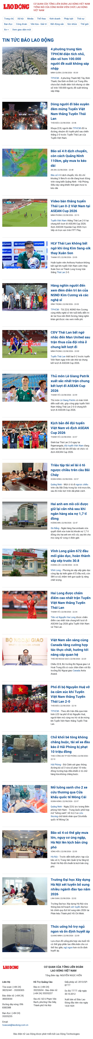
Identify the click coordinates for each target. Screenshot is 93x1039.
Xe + (6, 29)
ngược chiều (82, 484)
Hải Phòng (56, 764)
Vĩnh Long (56, 570)
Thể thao (41, 18)
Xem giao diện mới (21, 29)
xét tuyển (75, 907)
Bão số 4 (55, 175)
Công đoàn (21, 24)
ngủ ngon (68, 947)
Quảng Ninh (56, 484)
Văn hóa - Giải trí (39, 24)
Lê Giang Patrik (67, 400)
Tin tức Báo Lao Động (28, 40)
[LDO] (24, 61)
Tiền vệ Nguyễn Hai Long (63, 617)
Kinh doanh (55, 18)
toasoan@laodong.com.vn (15, 1025)
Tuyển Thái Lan (58, 356)
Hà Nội (54, 856)
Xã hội (20, 18)
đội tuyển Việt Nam (74, 445)
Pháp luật (68, 18)
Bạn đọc (8, 24)
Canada (76, 670)
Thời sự (80, 18)
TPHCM (55, 78)
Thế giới (84, 24)
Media (30, 18)
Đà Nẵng (55, 528)
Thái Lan (61, 272)
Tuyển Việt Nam (59, 220)
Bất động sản (57, 24)
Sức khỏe (72, 24)
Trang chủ (9, 18)
